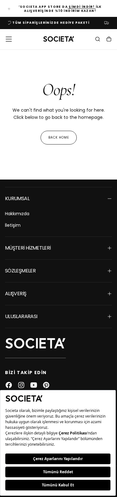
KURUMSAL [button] (17, 198)
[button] (8, 39)
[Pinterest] (46, 385)
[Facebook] (8, 385)
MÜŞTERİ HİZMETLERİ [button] (28, 247)
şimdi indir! (82, 6)
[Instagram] (21, 385)
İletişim (13, 225)
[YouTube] (33, 385)
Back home (58, 137)
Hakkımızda (17, 213)
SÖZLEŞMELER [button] (20, 270)
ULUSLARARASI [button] (21, 316)
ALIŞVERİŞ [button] (15, 293)
